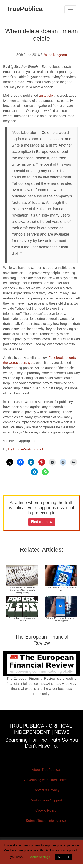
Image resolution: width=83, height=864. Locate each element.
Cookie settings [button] (39, 857)
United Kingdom (54, 55)
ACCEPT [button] (63, 857)
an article (46, 95)
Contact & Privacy (45, 790)
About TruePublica (46, 770)
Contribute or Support (46, 800)
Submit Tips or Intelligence (46, 820)
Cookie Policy (45, 810)
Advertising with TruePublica (45, 780)
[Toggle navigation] (70, 9)
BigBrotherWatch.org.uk (26, 449)
